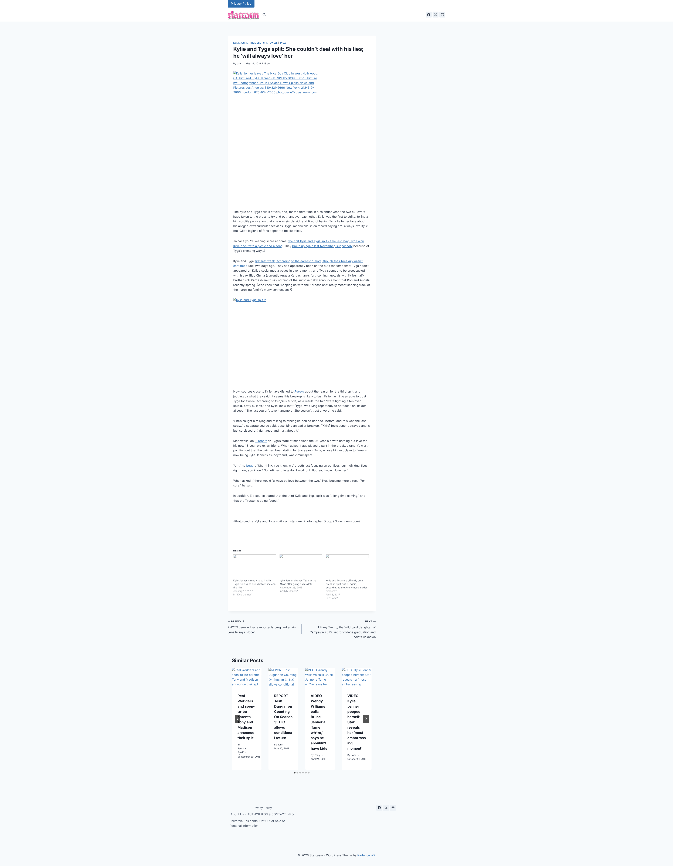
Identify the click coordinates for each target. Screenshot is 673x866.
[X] (436, 15)
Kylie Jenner (241, 43)
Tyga (283, 43)
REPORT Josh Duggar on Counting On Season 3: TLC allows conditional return (283, 717)
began (250, 465)
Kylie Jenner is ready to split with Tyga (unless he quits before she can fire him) (254, 584)
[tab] (294, 772)
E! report (261, 441)
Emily (317, 755)
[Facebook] (429, 15)
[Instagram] (442, 15)
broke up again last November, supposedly (322, 246)
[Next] (366, 719)
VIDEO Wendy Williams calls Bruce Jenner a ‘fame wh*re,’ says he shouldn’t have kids (319, 722)
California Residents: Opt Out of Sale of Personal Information (257, 823)
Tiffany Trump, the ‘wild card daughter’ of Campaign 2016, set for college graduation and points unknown (343, 629)
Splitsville (270, 43)
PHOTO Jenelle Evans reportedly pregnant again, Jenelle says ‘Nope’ (262, 627)
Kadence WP (366, 855)
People (299, 391)
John (239, 63)
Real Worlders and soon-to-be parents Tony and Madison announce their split (246, 717)
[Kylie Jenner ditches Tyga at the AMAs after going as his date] (301, 566)
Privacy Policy (241, 3)
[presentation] (246, 678)
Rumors (256, 43)
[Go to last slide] (237, 719)
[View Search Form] (264, 14)
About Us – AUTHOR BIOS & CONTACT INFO (262, 814)
